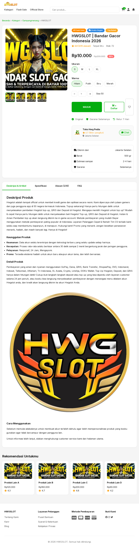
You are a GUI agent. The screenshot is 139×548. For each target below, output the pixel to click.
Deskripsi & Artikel (16, 185)
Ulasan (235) (62, 185)
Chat (126, 132)
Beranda (6, 20)
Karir (6, 521)
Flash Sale (21, 9)
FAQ (80, 185)
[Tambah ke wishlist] (129, 107)
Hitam (77, 83)
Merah (110, 83)
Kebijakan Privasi (46, 526)
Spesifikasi (41, 185)
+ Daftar (114, 107)
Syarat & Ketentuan (48, 521)
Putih (88, 83)
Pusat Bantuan (45, 517)
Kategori (8, 9)
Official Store (36, 9)
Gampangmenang (30, 20)
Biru (99, 83)
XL (97, 69)
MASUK (87, 107)
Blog (6, 526)
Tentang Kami (11, 517)
